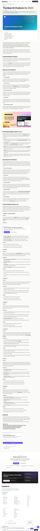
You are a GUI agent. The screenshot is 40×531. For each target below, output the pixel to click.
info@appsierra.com (5, 492)
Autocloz (28, 501)
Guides (4, 509)
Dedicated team (16, 502)
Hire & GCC (22, 1)
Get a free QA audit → (23, 463)
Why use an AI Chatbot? (7, 34)
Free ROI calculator (11, 465)
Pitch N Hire (28, 497)
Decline (28, 528)
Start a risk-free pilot (35, 1)
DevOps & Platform (5, 502)
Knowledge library (5, 513)
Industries (18, 1)
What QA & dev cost (17, 465)
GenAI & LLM (4, 501)
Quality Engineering (5, 497)
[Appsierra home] (5, 1)
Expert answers (8, 467)
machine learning (15, 373)
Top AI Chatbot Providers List (8, 38)
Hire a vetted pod (31, 465)
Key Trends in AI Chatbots (8, 37)
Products (14, 1)
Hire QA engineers (16, 497)
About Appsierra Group (16, 509)
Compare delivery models (25, 465)
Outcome (5, 39)
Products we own (16, 513)
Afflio (28, 506)
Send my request (13, 442)
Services (10, 1)
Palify (28, 502)
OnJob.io (28, 498)
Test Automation (5, 498)
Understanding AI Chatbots (8, 33)
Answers (4, 512)
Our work (26, 1)
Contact (29, 1)
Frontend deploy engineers (17, 501)
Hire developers (15, 498)
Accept (32, 528)
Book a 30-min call (13, 480)
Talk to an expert (16, 463)
